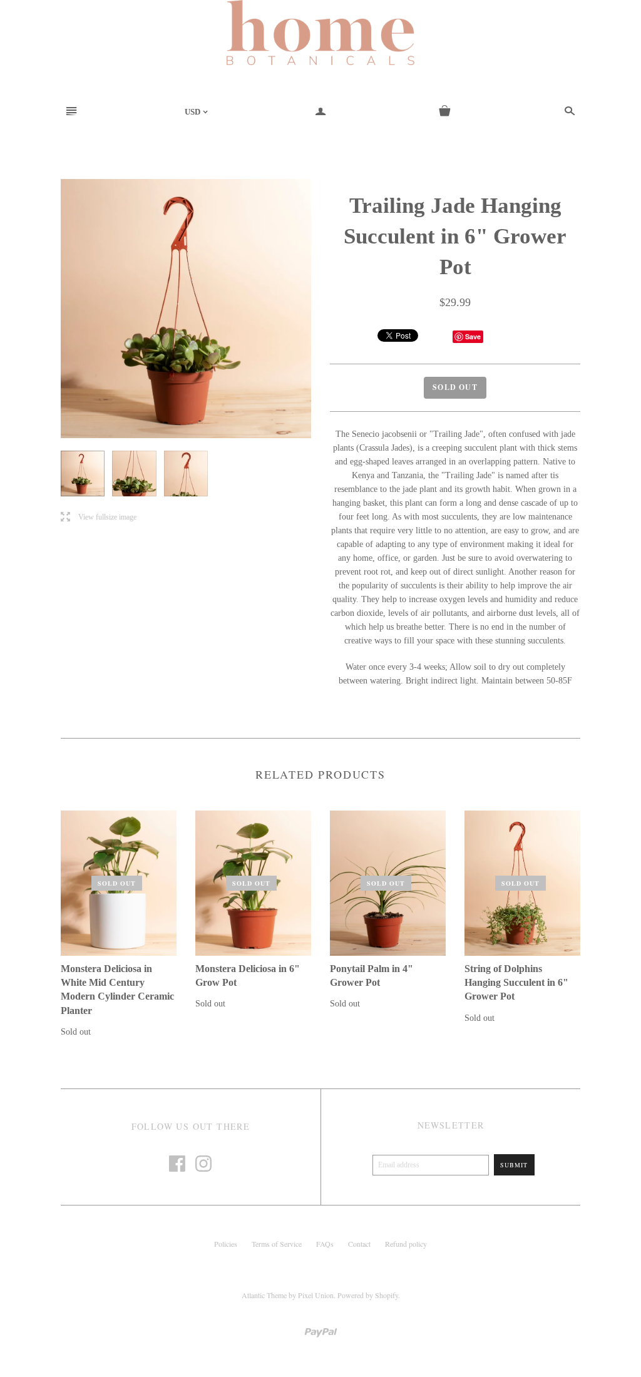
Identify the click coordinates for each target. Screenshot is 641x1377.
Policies (225, 1244)
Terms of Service (277, 1244)
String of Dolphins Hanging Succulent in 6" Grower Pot (516, 982)
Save (473, 336)
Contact (359, 1244)
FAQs (325, 1244)
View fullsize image (98, 517)
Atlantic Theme (264, 1295)
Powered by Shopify (367, 1295)
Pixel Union (316, 1295)
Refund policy (406, 1244)
